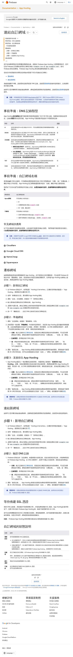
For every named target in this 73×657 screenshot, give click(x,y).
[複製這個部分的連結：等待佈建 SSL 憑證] (30, 502)
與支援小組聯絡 (54, 601)
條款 (3, 648)
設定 (34, 97)
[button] (36, 245)
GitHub (4, 613)
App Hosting (24, 8)
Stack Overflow (54, 604)
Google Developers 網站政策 (12, 587)
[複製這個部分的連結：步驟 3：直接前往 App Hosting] (40, 358)
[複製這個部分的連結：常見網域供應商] (23, 224)
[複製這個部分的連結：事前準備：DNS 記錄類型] (40, 111)
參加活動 (28, 613)
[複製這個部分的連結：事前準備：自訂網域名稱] (39, 176)
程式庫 (4, 610)
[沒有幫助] (67, 27)
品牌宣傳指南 (53, 613)
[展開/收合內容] (18, 38)
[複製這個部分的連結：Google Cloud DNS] (25, 251)
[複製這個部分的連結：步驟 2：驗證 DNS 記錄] (31, 454)
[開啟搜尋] (47, 2)
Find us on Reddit (31, 604)
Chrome (4, 631)
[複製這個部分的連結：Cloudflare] (18, 245)
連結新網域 (11, 80)
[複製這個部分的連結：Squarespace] (20, 262)
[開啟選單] (3, 2)
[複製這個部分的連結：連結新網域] (21, 408)
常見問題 (52, 616)
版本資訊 (52, 610)
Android (4, 628)
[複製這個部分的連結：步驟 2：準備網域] (25, 317)
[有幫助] (64, 27)
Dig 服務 (39, 236)
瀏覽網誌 (28, 601)
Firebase (6, 27)
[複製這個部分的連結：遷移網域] (18, 270)
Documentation (9, 8)
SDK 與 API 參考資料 (8, 604)
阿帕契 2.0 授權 (54, 585)
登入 (69, 2)
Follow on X (29, 607)
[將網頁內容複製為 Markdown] (33, 32)
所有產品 (5, 640)
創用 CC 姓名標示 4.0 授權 (33, 585)
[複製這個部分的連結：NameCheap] (19, 257)
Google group (53, 607)
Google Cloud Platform (9, 637)
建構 (33, 27)
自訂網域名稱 (28, 333)
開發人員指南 (6, 601)
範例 (3, 607)
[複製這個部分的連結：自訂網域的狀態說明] (33, 527)
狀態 (64, 352)
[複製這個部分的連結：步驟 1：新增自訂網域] (30, 286)
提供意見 (64, 32)
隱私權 (9, 648)
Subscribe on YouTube (32, 610)
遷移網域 (11, 76)
